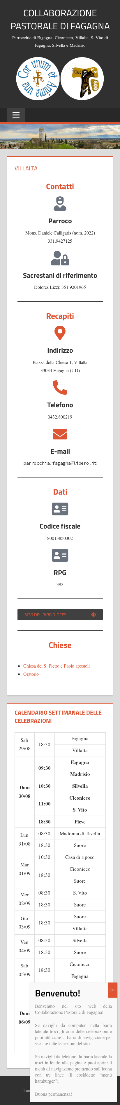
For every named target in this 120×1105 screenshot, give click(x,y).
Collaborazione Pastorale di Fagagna (60, 19)
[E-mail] (60, 434)
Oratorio (31, 674)
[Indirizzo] (60, 333)
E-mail (60, 451)
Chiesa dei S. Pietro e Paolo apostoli (56, 666)
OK (112, 990)
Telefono (60, 404)
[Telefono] (60, 387)
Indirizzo (60, 350)
